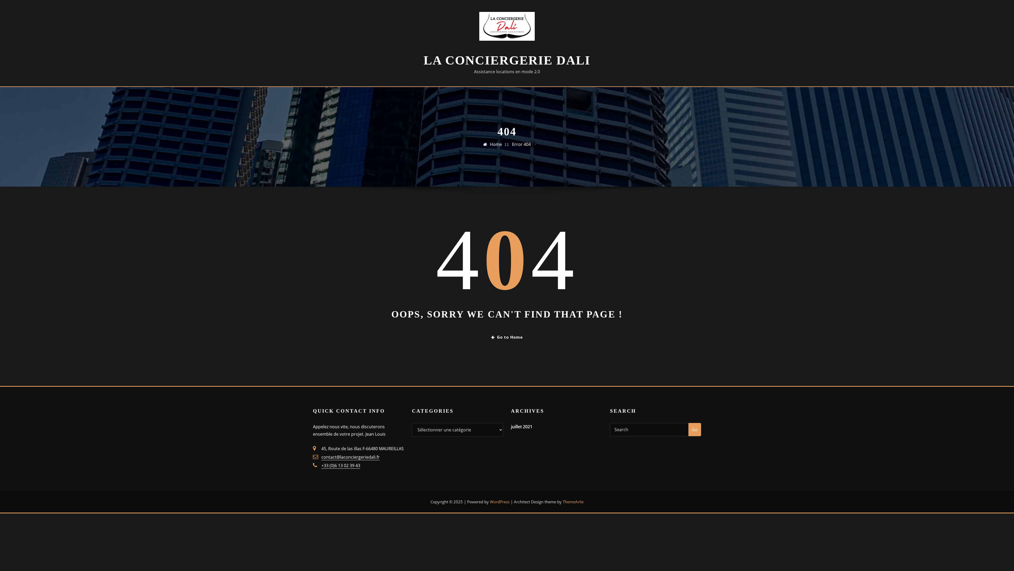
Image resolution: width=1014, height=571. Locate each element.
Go (695, 429)
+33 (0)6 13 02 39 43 (340, 465)
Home (496, 144)
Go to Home (510, 337)
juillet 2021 (521, 427)
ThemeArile (573, 501)
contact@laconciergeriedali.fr (350, 457)
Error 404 (521, 144)
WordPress (500, 501)
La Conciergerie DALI (507, 60)
